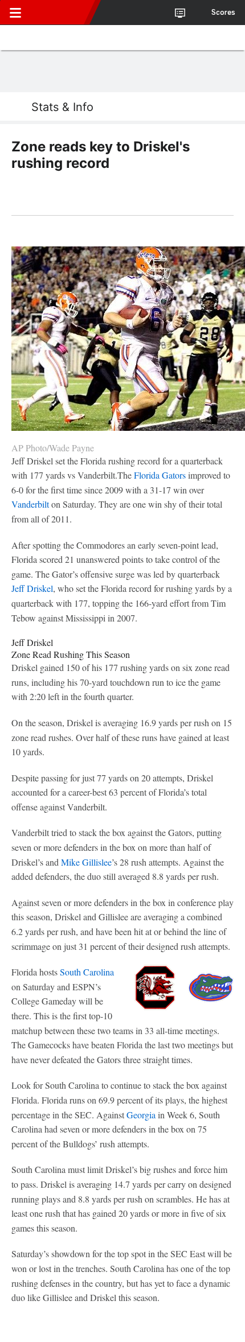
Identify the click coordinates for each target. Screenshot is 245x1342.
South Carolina (87, 972)
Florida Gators (160, 475)
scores (223, 13)
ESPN (61, 12)
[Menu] (15, 12)
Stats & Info (62, 107)
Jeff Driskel (32, 588)
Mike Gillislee (86, 862)
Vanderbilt (30, 504)
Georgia (141, 1115)
